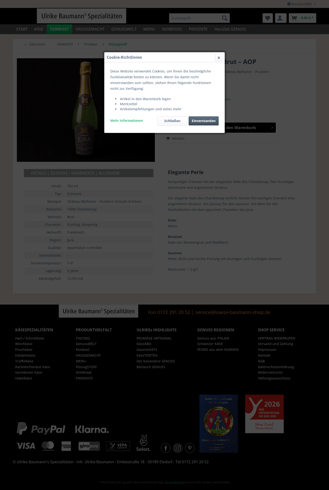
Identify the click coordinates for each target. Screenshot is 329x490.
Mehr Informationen (126, 120)
